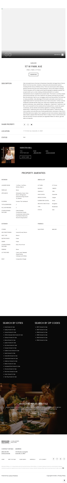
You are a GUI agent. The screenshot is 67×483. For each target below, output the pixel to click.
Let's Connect (42, 459)
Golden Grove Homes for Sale (12, 350)
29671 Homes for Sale (42, 327)
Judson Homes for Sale (10, 342)
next (9, 54)
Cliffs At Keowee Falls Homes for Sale (14, 335)
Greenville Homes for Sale (11, 356)
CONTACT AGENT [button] (25, 157)
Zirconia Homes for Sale (10, 369)
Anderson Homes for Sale (11, 361)
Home (3, 459)
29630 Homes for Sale (42, 337)
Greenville (32, 459)
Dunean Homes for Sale (10, 348)
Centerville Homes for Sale (11, 358)
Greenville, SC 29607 (20, 453)
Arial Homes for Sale (10, 327)
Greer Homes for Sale (10, 374)
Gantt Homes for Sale (10, 353)
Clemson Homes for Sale (11, 337)
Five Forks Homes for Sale (11, 371)
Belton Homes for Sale (10, 363)
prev (6, 54)
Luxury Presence (13, 475)
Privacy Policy (61, 475)
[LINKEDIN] (60, 459)
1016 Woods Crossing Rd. (21, 452)
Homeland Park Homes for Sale (12, 366)
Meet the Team (12, 459)
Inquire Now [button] (33, 74)
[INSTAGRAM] (57, 459)
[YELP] (64, 459)
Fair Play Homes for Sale (11, 377)
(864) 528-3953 (37, 153)
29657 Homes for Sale (42, 329)
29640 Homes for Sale (42, 332)
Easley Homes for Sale (10, 329)
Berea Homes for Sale (10, 340)
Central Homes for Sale (10, 332)
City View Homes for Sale (11, 345)
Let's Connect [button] (33, 413)
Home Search (22, 459)
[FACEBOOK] (53, 459)
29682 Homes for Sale (42, 335)
